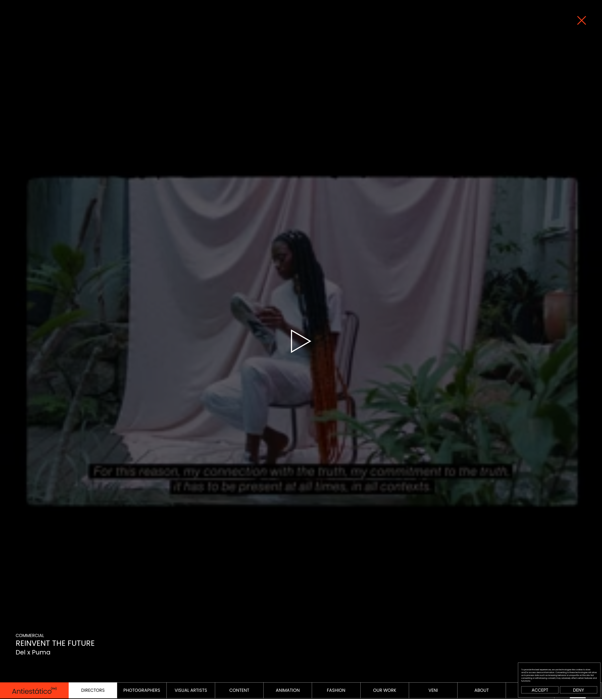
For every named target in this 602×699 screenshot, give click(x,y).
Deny (578, 690)
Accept (540, 690)
